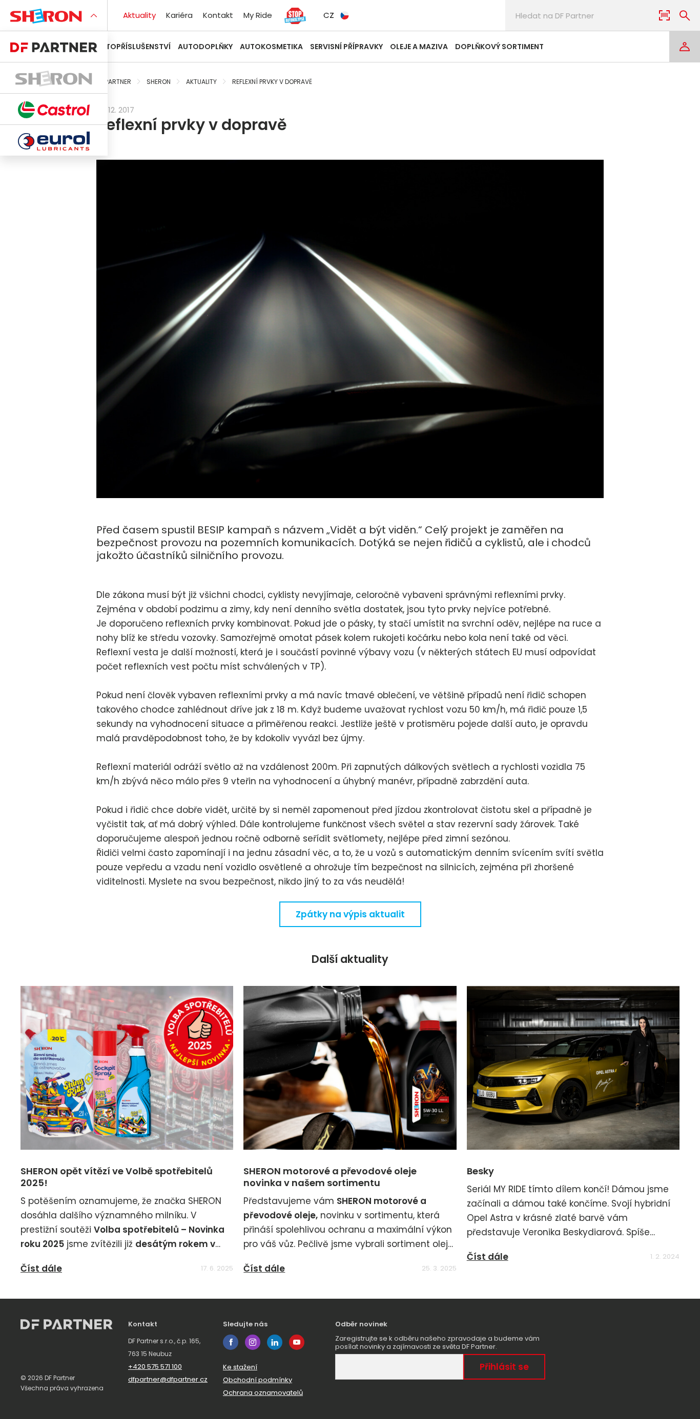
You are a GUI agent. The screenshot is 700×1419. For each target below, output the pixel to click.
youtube (296, 1342)
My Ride (257, 15)
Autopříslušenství (133, 46)
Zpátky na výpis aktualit (350, 914)
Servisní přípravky (346, 46)
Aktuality (139, 15)
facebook (230, 1342)
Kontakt (218, 15)
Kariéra (179, 15)
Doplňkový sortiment (499, 46)
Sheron (159, 81)
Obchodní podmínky (257, 1380)
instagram (252, 1342)
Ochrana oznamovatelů (263, 1392)
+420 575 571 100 (155, 1366)
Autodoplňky (205, 46)
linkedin (274, 1342)
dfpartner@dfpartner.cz (168, 1379)
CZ (328, 15)
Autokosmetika (271, 46)
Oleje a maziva (419, 46)
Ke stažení (240, 1367)
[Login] (684, 46)
